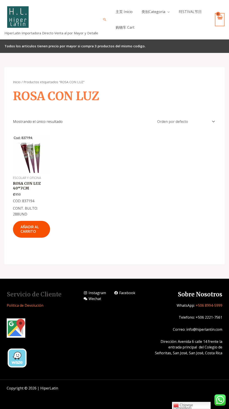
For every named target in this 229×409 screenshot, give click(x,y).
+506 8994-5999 (209, 305)
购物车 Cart (125, 27)
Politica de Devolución (25, 305)
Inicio (17, 82)
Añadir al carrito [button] (30, 229)
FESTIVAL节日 (190, 11)
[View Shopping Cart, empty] (220, 19)
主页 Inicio (124, 11)
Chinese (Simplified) (183, 406)
